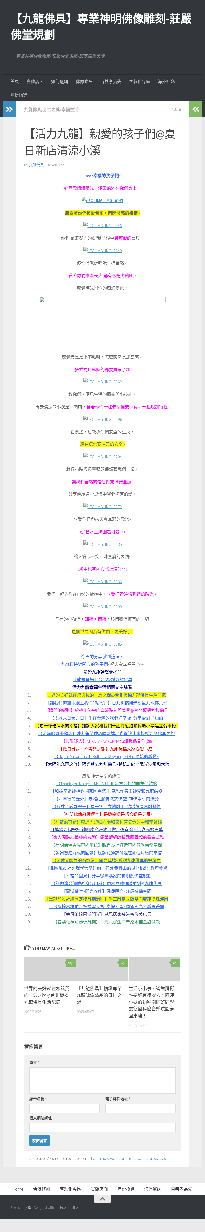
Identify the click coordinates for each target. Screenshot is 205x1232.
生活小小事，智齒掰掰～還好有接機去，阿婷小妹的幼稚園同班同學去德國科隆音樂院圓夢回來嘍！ (151, 1002)
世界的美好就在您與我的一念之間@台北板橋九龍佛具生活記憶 (46, 995)
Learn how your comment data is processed (129, 1158)
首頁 (14, 81)
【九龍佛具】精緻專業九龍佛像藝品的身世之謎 (99, 995)
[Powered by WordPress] (29, 1207)
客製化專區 (139, 81)
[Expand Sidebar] (9, 109)
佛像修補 (84, 81)
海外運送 (166, 81)
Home (18, 1189)
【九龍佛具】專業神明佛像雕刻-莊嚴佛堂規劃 (101, 27)
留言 (34, 1062)
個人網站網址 (40, 1118)
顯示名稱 (38, 1098)
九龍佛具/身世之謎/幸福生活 (51, 109)
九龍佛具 (36, 165)
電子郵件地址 (117, 1098)
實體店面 (35, 81)
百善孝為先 (110, 81)
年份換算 (18, 94)
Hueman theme (71, 1207)
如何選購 (59, 81)
